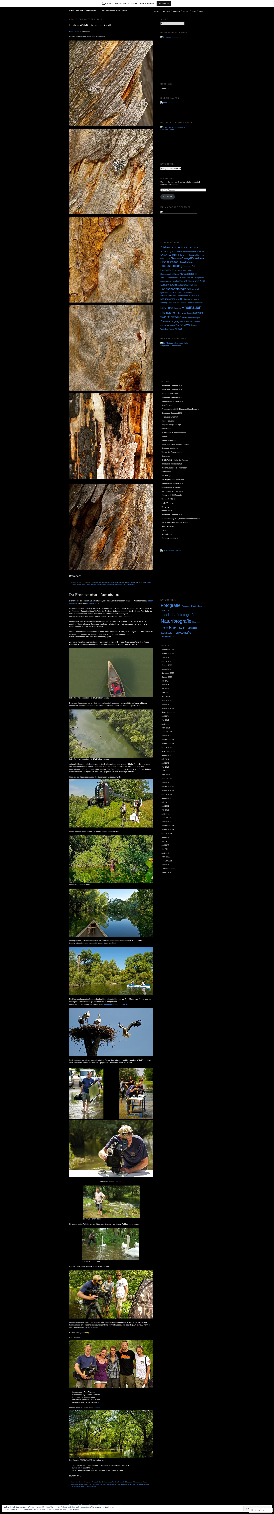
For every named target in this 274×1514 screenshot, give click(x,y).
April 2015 (166, 693)
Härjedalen (178, 270)
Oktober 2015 (167, 677)
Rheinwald (181, 313)
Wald (189, 325)
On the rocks (166, 472)
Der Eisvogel (167, 476)
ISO (196, 274)
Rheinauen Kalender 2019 (172, 386)
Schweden (134, 582)
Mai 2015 (165, 689)
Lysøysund (164, 293)
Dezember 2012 (168, 787)
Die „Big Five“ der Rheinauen (173, 480)
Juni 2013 (165, 763)
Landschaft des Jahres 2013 (190, 281)
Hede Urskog (74, 32)
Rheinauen (129, 1482)
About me (165, 88)
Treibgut (165, 530)
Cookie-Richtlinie (73, 1510)
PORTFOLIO (166, 11)
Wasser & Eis (167, 511)
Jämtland (164, 278)
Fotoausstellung (171, 266)
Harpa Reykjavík (168, 527)
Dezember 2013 (168, 740)
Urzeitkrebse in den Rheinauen (174, 433)
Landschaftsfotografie (106, 582)
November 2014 (168, 708)
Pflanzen (190, 303)
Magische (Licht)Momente (172, 495)
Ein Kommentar (91, 1486)
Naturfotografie (119, 582)
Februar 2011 (167, 861)
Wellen (172, 329)
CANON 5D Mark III (169, 255)
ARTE (78, 1484)
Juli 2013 (165, 759)
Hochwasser (141, 1484)
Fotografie (95, 582)
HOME (156, 11)
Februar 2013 (167, 779)
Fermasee (173, 261)
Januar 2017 (166, 658)
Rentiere (178, 308)
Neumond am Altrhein (170, 448)
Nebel (178, 299)
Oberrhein (175, 302)
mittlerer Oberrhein (183, 292)
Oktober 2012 (167, 794)
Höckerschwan (188, 270)
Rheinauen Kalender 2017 (172, 397)
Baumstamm (147, 582)
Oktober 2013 (167, 747)
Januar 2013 (166, 783)
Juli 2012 (165, 802)
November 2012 (168, 790)
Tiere (178, 325)
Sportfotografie (166, 633)
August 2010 (166, 873)
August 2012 (166, 798)
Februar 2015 (167, 700)
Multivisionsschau (168, 295)
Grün (194, 266)
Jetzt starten (164, 3)
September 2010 (168, 869)
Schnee (190, 313)
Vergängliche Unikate (170, 394)
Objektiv (183, 303)
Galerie (97, 1408)
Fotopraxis (186, 606)
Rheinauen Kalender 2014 (172, 515)
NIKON (196, 299)
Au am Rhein (192, 247)
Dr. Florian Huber (92, 603)
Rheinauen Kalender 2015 (172, 464)
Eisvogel (186, 258)
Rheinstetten (168, 312)
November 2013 (168, 744)
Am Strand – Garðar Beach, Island (175, 523)
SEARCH (186, 11)
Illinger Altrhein (180, 274)
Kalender (182, 277)
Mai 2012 (165, 810)
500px (201, 11)
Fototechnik (196, 606)
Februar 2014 (167, 732)
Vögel (183, 325)
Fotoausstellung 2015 (170, 417)
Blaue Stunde (189, 252)
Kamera (163, 281)
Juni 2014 (165, 716)
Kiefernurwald (101, 584)
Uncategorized (167, 636)
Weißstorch (164, 329)
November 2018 (168, 650)
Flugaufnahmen (186, 262)
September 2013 (168, 751)
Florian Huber (131, 1484)
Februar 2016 (167, 665)
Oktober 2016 (167, 661)
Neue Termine (167, 405)
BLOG (194, 11)
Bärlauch (165, 437)
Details (79, 584)
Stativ (181, 321)
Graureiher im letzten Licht (172, 487)
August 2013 (166, 755)
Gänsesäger (166, 429)
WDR (82, 1486)
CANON (73, 584)
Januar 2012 (166, 822)
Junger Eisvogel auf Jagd (171, 425)
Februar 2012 (167, 818)
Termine (172, 325)
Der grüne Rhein (86, 1484)
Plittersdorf (198, 303)
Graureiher (187, 266)
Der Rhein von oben (99, 1484)
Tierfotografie (137, 1482)
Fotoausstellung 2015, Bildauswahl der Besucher (181, 409)
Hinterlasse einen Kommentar (124, 584)
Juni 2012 (165, 806)
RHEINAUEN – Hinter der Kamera (175, 460)
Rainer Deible (167, 308)
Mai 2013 (165, 767)
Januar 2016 (166, 669)
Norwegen (165, 303)
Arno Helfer (178, 247)
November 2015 (168, 673)
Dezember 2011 (168, 826)
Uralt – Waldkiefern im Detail (90, 25)
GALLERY (176, 11)
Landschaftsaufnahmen (187, 285)
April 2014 (166, 724)
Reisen (127, 582)
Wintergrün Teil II (168, 499)
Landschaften (168, 284)
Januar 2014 (166, 736)
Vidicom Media (75, 1486)
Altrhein (73, 1484)
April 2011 (165, 853)
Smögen (197, 317)
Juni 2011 (165, 845)
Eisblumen (178, 258)
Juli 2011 (165, 841)
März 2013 (166, 775)
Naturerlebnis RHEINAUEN (188, 296)
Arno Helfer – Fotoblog (83, 10)
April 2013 (166, 771)
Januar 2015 (166, 704)
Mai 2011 (165, 849)
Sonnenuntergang (169, 321)
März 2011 (166, 857)
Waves (194, 325)
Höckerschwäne (166, 274)
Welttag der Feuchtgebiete (172, 452)
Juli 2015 (165, 681)
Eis (172, 258)
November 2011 (168, 829)
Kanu (147, 1484)
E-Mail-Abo (167, 179)
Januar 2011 (166, 865)
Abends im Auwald (169, 441)
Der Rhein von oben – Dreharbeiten (94, 594)
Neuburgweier (186, 299)
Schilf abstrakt (167, 534)
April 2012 (166, 814)
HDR (200, 265)
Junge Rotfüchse (168, 421)
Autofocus (180, 252)
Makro (171, 292)
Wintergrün (166, 507)
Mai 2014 (165, 720)
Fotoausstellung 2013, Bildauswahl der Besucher (181, 519)
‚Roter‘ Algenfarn (168, 503)
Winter (178, 328)
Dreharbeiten (122, 1484)
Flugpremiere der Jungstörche (116, 1004)
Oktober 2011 (167, 833)
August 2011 (166, 837)
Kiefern (93, 584)
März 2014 (166, 728)
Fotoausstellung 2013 (170, 538)
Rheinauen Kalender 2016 (172, 413)
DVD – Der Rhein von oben (172, 491)
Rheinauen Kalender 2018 (172, 390)
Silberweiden (188, 317)
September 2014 (168, 712)
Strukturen (188, 321)
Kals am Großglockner (195, 278)
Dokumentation (112, 1484)
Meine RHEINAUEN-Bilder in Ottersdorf (177, 444)
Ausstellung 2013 (168, 251)
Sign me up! (167, 197)
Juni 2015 (165, 685)
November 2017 (168, 654)
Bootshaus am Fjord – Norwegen (174, 468)
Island (190, 273)
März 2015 (166, 697)
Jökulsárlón (172, 278)
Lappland (194, 289)
